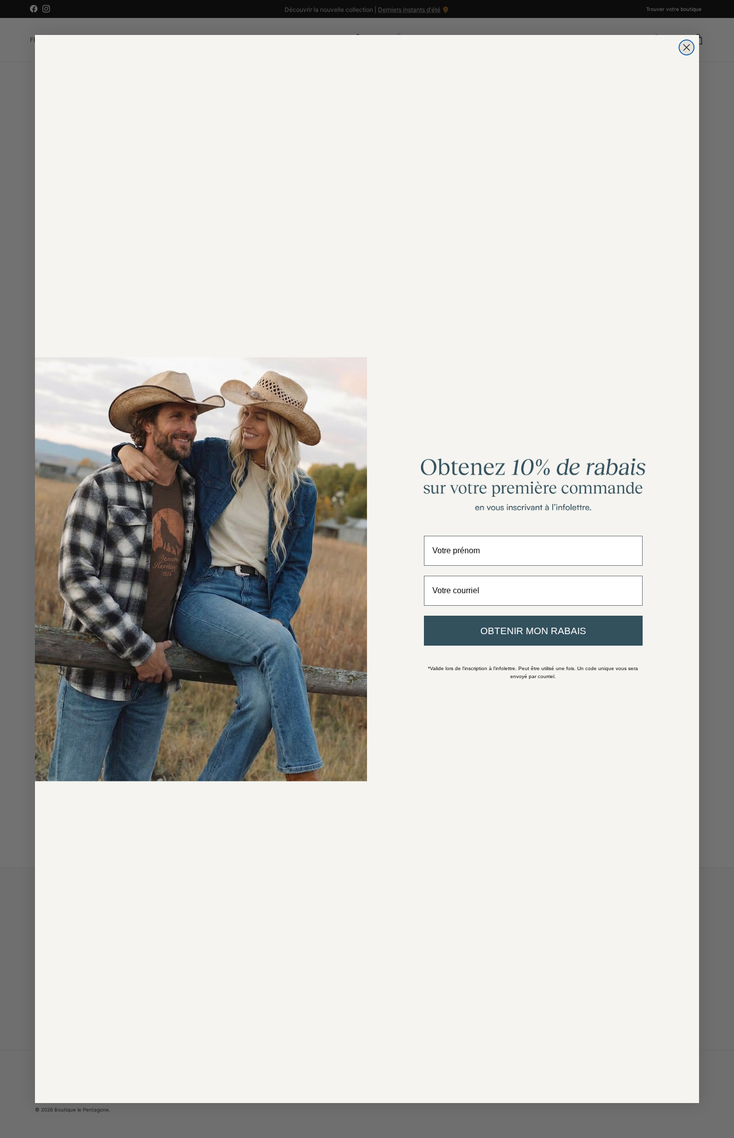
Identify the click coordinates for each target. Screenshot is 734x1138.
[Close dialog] (686, 47)
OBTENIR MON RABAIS (533, 631)
